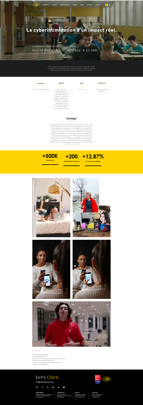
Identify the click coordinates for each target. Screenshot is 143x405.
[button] (46, 5)
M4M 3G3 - (60, 395)
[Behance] (64, 387)
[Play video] (71, 324)
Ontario (69, 395)
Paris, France (82, 395)
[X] (42, 387)
